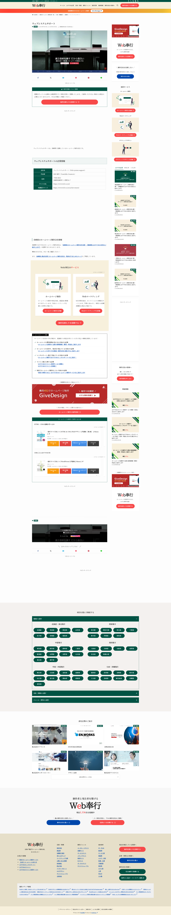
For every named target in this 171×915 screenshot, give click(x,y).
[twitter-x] (131, 1)
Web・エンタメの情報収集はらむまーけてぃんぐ (124, 894)
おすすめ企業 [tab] (119, 168)
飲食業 (100, 851)
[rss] (138, 1)
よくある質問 (96, 909)
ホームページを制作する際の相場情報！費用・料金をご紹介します (59, 344)
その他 (100, 876)
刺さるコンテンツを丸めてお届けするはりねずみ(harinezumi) (87, 889)
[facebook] (128, 1)
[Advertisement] (50, 127)
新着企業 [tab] (126, 168)
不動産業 (100, 863)
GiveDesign (96, 11)
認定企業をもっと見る (85, 777)
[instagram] (133, 1)
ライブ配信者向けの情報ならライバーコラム (41, 894)
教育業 (100, 866)
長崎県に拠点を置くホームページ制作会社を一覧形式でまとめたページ (59, 256)
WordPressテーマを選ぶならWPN (98, 892)
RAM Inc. (94, 912)
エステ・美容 (102, 858)
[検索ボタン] (117, 5)
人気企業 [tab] (132, 168)
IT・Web (101, 848)
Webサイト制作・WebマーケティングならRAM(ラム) (32, 889)
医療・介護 (101, 861)
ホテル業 (100, 869)
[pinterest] (135, 1)
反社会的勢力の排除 (106, 909)
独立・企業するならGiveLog (112, 889)
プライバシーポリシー (65, 909)
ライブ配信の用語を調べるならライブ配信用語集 (66, 894)
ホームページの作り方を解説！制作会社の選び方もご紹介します (59, 351)
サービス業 (101, 853)
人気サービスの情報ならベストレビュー (131, 889)
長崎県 (35, 26)
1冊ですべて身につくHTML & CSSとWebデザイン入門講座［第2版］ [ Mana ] (73, 433)
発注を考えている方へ (78, 909)
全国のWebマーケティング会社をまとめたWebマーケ (50, 892)
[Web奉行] (38, 5)
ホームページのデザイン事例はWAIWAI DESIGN (121, 892)
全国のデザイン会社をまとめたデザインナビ (76, 892)
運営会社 (88, 909)
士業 (99, 871)
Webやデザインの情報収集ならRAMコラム (58, 889)
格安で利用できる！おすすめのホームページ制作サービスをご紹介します (61, 373)
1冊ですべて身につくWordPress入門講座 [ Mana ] (64, 461)
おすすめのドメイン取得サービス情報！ (51, 364)
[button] (38, 77)
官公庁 (100, 874)
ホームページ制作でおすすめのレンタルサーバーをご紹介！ (57, 357)
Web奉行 (82, 912)
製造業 (100, 856)
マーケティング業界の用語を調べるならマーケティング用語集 (95, 894)
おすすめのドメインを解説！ (47, 366)
